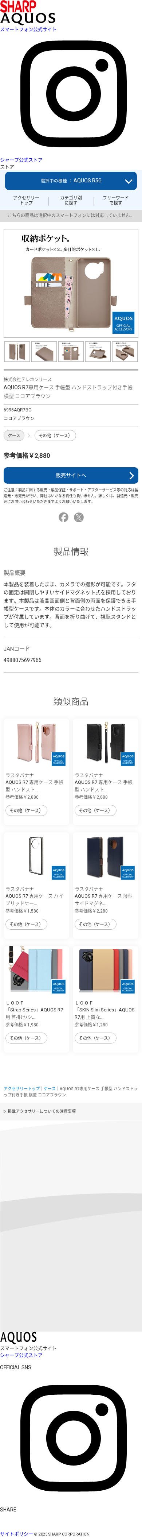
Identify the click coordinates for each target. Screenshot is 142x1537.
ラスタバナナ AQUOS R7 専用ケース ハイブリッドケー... (34, 896)
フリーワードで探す (116, 200)
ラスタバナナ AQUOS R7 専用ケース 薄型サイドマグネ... (104, 896)
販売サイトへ (71, 475)
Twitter (80, 517)
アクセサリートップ (26, 200)
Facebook (64, 517)
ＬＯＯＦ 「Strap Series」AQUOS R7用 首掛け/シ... (34, 1010)
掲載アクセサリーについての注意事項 (42, 1111)
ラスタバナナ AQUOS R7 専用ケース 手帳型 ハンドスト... (34, 782)
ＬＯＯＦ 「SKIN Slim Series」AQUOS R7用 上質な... (105, 1010)
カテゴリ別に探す (71, 200)
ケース (14, 435)
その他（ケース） (55, 435)
